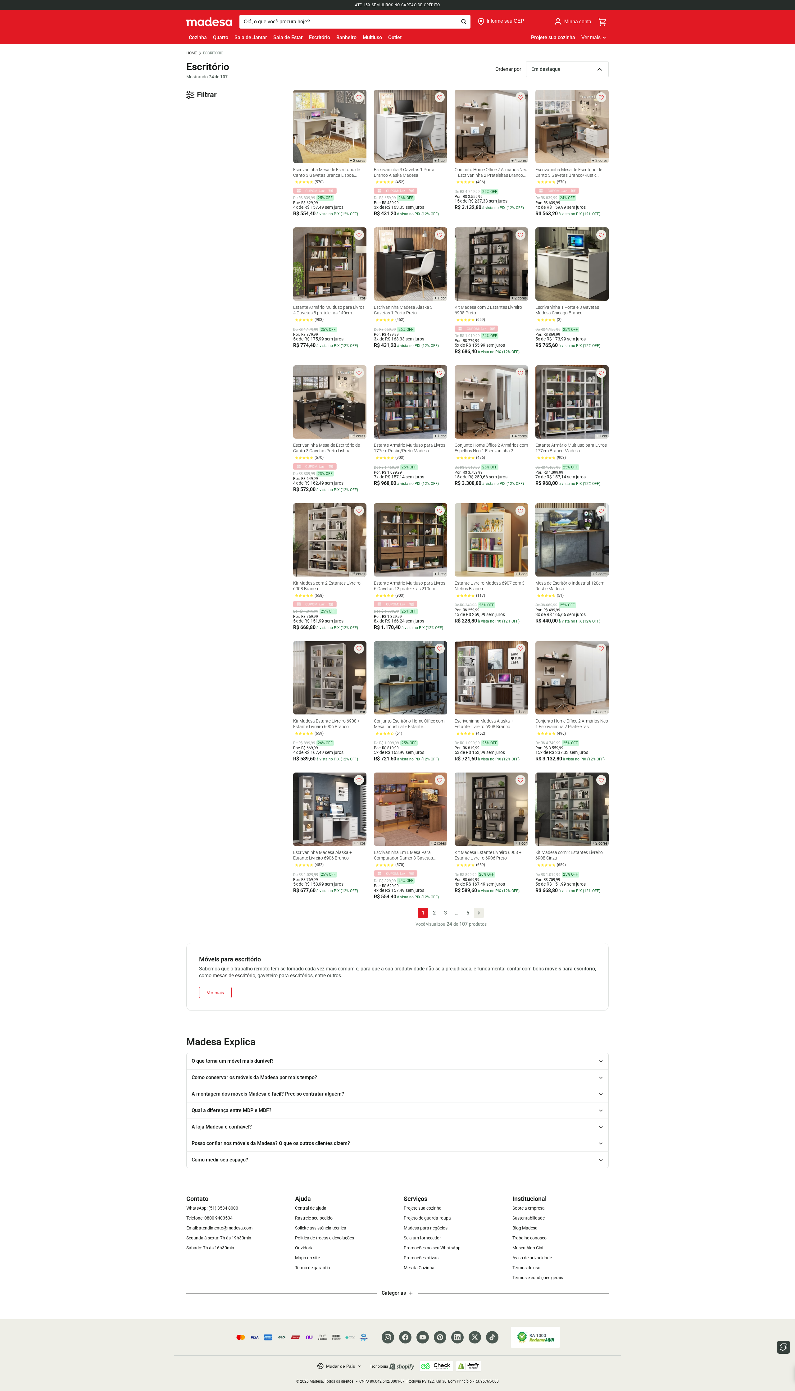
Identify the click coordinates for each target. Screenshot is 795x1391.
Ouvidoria (304, 1247)
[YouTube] (422, 1337)
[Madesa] (209, 21)
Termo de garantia (312, 1267)
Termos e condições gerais (537, 1277)
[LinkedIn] (457, 1337)
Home (191, 53)
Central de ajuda (310, 1208)
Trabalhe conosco (529, 1237)
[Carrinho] (602, 22)
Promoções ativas (421, 1257)
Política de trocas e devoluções (324, 1237)
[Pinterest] (440, 1337)
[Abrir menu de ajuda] (783, 1347)
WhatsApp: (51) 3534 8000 (212, 1208)
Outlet (395, 37)
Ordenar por (508, 69)
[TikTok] (492, 1337)
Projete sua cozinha (553, 37)
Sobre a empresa (528, 1208)
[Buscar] (354, 22)
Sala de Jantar (250, 37)
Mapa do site (307, 1257)
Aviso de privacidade (532, 1257)
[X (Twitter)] (475, 1337)
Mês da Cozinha (419, 1267)
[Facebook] (405, 1337)
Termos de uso (526, 1267)
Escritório (319, 37)
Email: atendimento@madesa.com (219, 1227)
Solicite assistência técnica (320, 1227)
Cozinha (198, 37)
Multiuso (372, 37)
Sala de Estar (288, 37)
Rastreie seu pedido (314, 1217)
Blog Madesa (525, 1227)
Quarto (220, 37)
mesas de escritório (234, 975)
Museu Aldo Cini (527, 1247)
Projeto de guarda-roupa (427, 1217)
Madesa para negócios (425, 1227)
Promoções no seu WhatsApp (432, 1247)
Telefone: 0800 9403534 (209, 1217)
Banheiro (346, 37)
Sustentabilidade (528, 1217)
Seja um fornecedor (422, 1237)
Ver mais (591, 37)
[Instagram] (388, 1337)
